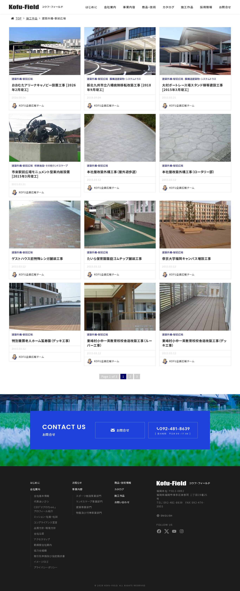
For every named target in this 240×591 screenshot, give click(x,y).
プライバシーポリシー (46, 567)
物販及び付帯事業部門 (89, 512)
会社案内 (110, 7)
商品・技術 (149, 7)
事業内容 (129, 7)
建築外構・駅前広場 (22, 79)
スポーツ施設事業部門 (88, 496)
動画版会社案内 (43, 545)
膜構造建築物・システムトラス (125, 79)
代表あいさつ (41, 501)
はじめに (91, 7)
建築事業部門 (84, 507)
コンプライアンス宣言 (45, 522)
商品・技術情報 (122, 482)
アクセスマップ (42, 539)
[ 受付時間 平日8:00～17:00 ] (173, 433)
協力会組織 (40, 550)
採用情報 (206, 7)
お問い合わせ (121, 502)
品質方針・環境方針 (45, 528)
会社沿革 (39, 533)
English (166, 515)
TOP (19, 18)
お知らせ (77, 482)
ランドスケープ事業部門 (89, 501)
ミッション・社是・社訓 (46, 516)
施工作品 (187, 7)
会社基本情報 (41, 496)
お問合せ (225, 7)
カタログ (168, 7)
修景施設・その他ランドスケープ (51, 165)
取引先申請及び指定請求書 (49, 556)
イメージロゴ (41, 561)
